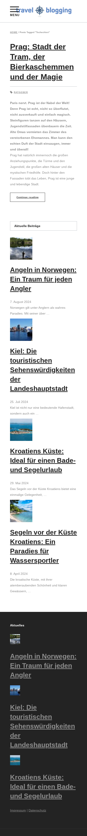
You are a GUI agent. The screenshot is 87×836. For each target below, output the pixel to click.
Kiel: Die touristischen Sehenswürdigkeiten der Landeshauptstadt (42, 369)
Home (14, 32)
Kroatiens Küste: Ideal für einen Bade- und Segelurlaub (43, 460)
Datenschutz (37, 810)
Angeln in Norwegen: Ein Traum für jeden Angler (43, 279)
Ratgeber (21, 92)
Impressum (18, 810)
